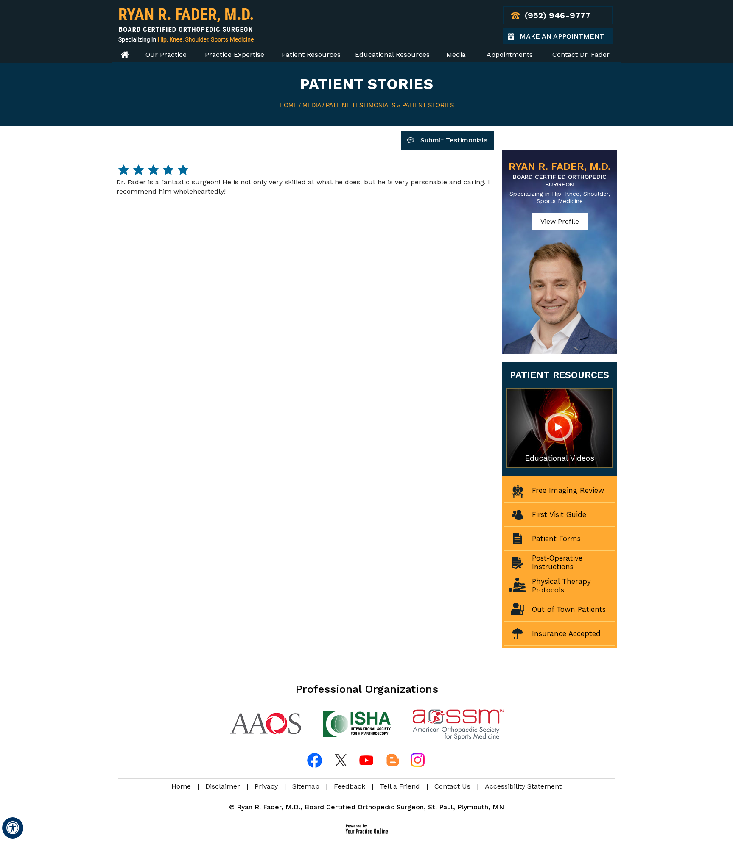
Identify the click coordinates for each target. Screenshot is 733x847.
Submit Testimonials (453, 140)
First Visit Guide (559, 514)
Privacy (266, 786)
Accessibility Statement (523, 786)
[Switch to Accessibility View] (12, 828)
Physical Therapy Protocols (561, 585)
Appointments (510, 54)
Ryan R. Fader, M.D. (559, 174)
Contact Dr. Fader (581, 54)
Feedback (349, 786)
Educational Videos (559, 457)
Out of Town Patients (569, 609)
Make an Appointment (566, 38)
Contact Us (452, 786)
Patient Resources (311, 54)
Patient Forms (556, 538)
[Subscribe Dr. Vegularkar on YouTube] (366, 760)
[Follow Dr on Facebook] (315, 760)
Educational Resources (392, 54)
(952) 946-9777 (557, 15)
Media (456, 54)
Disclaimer (222, 786)
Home (124, 54)
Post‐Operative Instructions (557, 562)
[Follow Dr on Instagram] (417, 760)
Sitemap (305, 786)
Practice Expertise (234, 54)
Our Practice (166, 54)
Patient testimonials (360, 105)
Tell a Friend (400, 786)
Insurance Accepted (566, 633)
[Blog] (392, 760)
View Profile (559, 221)
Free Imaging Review (568, 490)
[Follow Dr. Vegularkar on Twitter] (341, 760)
